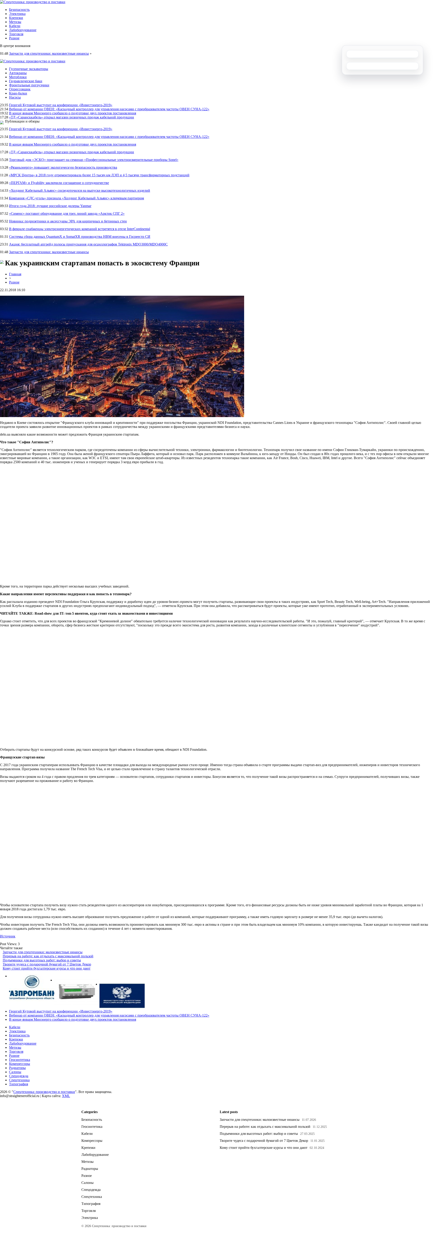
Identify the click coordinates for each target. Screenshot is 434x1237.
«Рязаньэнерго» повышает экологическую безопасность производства (63, 167)
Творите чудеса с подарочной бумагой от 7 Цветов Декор (47, 964)
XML (66, 1096)
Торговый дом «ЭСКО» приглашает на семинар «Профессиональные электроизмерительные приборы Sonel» (93, 160)
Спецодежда (18, 1076)
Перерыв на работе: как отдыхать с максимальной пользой (48, 956)
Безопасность (19, 10)
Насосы (15, 97)
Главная (15, 274)
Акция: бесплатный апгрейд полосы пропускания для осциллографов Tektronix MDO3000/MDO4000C (88, 244)
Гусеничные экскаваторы (28, 69)
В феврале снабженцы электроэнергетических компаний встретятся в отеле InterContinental (79, 229)
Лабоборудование (22, 30)
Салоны (15, 1072)
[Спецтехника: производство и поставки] (32, 2)
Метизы (15, 22)
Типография (18, 1084)
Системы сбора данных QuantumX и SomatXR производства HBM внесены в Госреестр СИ (79, 236)
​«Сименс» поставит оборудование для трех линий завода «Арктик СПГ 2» (67, 213)
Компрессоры (19, 1064)
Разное (14, 38)
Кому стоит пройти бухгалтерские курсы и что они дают (46, 968)
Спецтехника (19, 1080)
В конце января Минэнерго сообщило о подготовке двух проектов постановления (72, 113)
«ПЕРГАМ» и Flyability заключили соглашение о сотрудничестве (59, 183)
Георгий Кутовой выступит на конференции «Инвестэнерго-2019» (60, 105)
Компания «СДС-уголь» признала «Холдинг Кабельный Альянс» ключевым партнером (76, 198)
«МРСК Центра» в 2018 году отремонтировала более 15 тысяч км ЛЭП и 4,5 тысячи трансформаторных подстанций (99, 175)
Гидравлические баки (25, 81)
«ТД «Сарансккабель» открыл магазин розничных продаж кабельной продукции (71, 117)
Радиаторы (17, 1068)
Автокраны (18, 73)
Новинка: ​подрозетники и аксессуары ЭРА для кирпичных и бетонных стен (68, 221)
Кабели (14, 26)
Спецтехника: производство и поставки (44, 1092)
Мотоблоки (18, 77)
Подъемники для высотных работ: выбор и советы (42, 960)
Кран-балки (18, 93)
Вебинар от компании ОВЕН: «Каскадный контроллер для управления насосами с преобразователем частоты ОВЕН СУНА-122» (109, 109)
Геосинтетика (19, 1060)
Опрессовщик (20, 89)
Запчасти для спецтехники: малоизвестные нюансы (49, 53)
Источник (7, 936)
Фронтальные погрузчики (29, 85)
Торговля (16, 34)
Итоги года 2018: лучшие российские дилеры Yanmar (50, 206)
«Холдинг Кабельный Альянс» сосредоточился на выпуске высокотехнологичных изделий (79, 190)
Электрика (17, 14)
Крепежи (16, 18)
